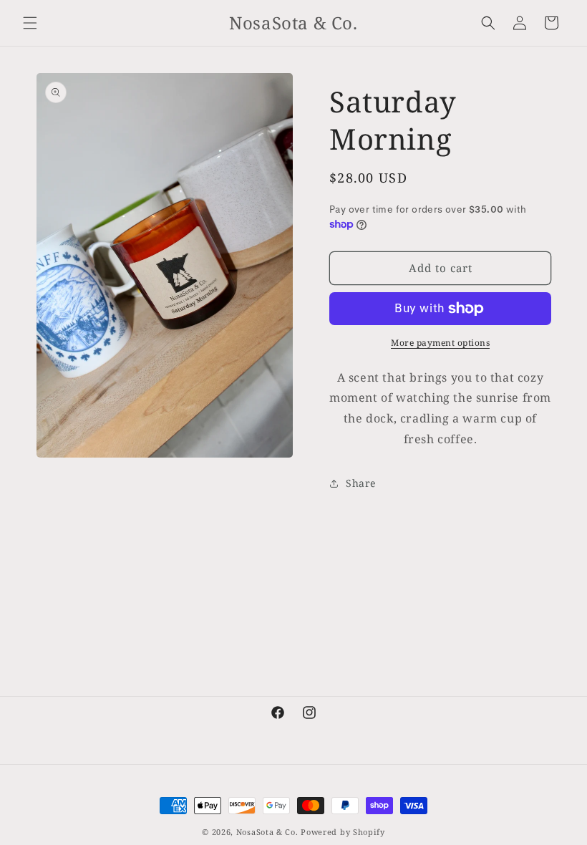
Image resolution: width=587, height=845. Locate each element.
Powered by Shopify (343, 831)
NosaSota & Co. (267, 831)
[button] (30, 23)
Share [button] (361, 483)
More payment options (440, 343)
